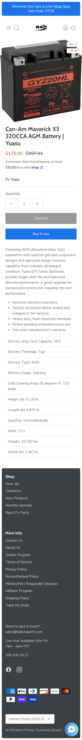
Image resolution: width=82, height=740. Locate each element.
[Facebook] (8, 670)
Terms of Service (18, 562)
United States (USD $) (26, 719)
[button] (71, 729)
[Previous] (8, 8)
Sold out (41, 218)
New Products (16, 498)
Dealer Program (18, 555)
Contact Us (14, 540)
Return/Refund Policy (21, 576)
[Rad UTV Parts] (41, 27)
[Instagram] (19, 670)
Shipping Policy (17, 598)
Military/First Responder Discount (31, 583)
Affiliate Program (18, 591)
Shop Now (62, 6)
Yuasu (14, 179)
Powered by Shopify (48, 730)
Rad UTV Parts (17, 512)
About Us (12, 547)
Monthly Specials (18, 505)
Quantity (12, 193)
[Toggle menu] (9, 28)
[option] (41, 81)
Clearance (13, 491)
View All (12, 484)
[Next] (74, 8)
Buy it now (41, 233)
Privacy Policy (16, 569)
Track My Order (17, 605)
